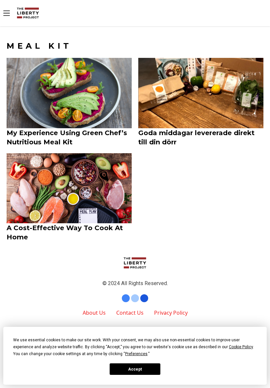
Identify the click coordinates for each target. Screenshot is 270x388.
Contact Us (130, 312)
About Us (94, 312)
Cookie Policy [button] (241, 347)
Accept (135, 369)
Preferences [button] (136, 354)
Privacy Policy (171, 312)
